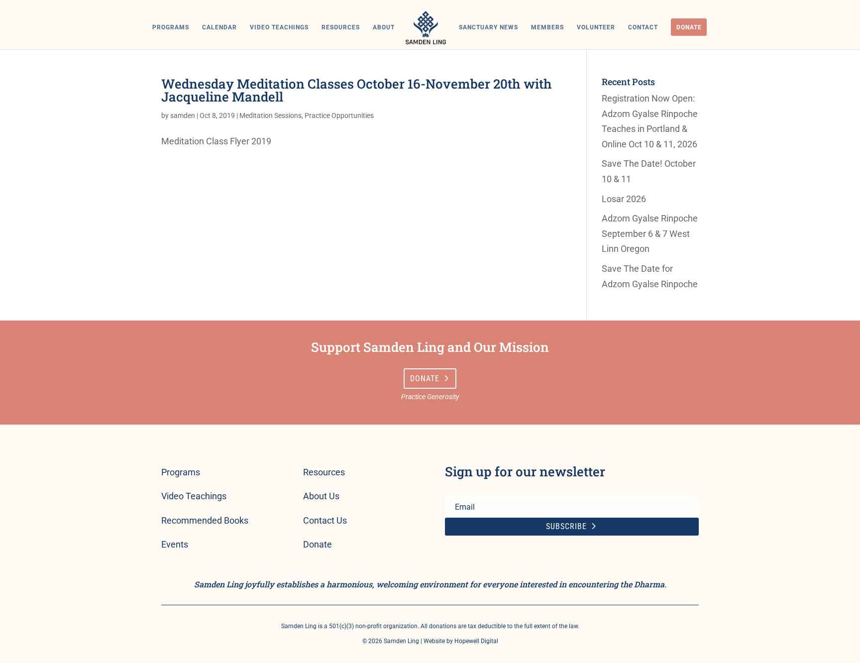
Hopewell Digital (476, 641)
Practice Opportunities (339, 115)
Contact (643, 27)
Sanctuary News (488, 27)
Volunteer (596, 27)
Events (174, 544)
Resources (341, 27)
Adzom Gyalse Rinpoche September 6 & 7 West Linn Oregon (650, 233)
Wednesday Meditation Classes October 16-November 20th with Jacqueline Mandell (356, 90)
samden (182, 115)
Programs (170, 27)
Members (547, 27)
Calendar (219, 27)
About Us (321, 496)
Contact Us (325, 520)
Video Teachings (279, 27)
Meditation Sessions (270, 115)
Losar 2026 (624, 199)
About (384, 27)
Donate (689, 27)
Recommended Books (204, 520)
